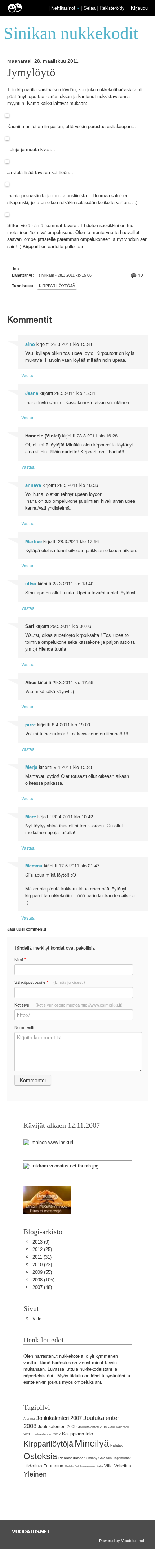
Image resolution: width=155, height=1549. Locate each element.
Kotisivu (68, 1005)
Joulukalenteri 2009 (57, 1427)
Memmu (34, 865)
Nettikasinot (63, 7)
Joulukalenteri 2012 (46, 1434)
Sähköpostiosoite (49, 982)
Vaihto (69, 1466)
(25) (42, 1249)
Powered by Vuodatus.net (121, 1540)
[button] (78, 8)
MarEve (33, 541)
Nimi (20, 959)
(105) (43, 1279)
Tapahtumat (122, 1458)
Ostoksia (40, 1456)
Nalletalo (116, 1445)
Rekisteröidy (111, 7)
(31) (42, 1257)
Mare (30, 816)
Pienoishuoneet (71, 1458)
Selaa (90, 7)
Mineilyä (92, 1443)
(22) (42, 1264)
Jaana (31, 393)
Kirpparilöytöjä (57, 285)
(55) (42, 1272)
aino (30, 344)
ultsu (30, 583)
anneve (33, 485)
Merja (31, 767)
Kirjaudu (139, 7)
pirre (30, 724)
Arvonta (29, 1419)
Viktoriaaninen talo (89, 1466)
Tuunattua (53, 1466)
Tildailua (32, 1466)
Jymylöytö (31, 72)
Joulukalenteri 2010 (92, 1427)
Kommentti (24, 1027)
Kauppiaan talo (77, 1433)
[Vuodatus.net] (31, 1531)
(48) (42, 1287)
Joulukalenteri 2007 (59, 1418)
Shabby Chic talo (99, 1458)
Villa (36, 1318)
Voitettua (122, 1466)
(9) (40, 1242)
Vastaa (28, 375)
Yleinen (35, 1474)
